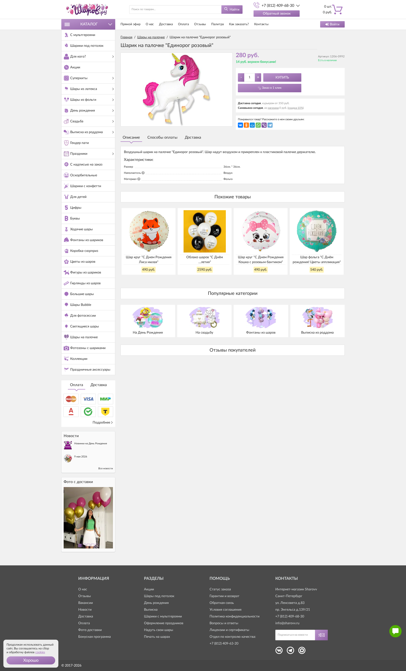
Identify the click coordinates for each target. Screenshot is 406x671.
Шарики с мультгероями (163, 616)
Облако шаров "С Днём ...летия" (204, 259)
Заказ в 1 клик (271, 87)
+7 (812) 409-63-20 (224, 643)
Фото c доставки (78, 482)
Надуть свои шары (158, 630)
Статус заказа (220, 589)
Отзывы (200, 24)
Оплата (76, 385)
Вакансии (85, 603)
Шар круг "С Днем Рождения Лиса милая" (148, 259)
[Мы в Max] (302, 652)
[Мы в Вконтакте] (279, 652)
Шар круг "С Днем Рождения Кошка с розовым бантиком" (261, 259)
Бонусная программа (94, 636)
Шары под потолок (159, 596)
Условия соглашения (225, 609)
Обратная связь (222, 603)
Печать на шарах (157, 636)
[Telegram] (270, 125)
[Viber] (264, 125)
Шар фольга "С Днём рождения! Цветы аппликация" (317, 259)
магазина (273, 108)
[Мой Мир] (252, 125)
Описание (131, 137)
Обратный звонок (277, 13)
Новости (85, 609)
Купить (282, 77)
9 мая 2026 (80, 456)
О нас (150, 24)
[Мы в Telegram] (290, 652)
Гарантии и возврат (224, 596)
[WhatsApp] (258, 125)
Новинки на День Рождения (90, 443)
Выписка (151, 609)
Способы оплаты (162, 137)
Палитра (217, 24)
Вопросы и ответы (224, 623)
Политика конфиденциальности (234, 616)
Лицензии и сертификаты (229, 630)
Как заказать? (239, 24)
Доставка (99, 385)
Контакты (261, 24)
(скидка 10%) (296, 108)
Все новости (105, 468)
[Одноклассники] (246, 125)
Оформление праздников (163, 623)
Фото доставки (90, 630)
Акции (149, 589)
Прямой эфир (130, 24)
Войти (334, 24)
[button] (31, 660)
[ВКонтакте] (240, 125)
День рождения (156, 603)
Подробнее (101, 422)
